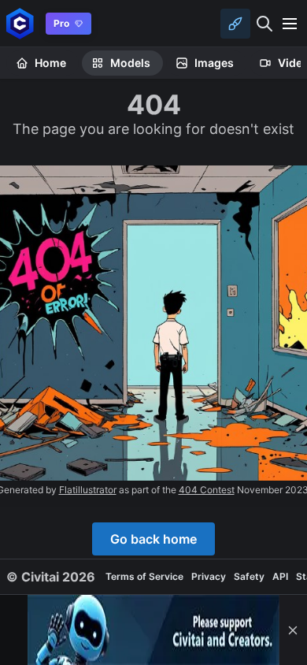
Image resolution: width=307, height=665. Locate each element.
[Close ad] (293, 630)
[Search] (264, 24)
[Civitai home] (20, 23)
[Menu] (290, 24)
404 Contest (207, 490)
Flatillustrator (88, 490)
